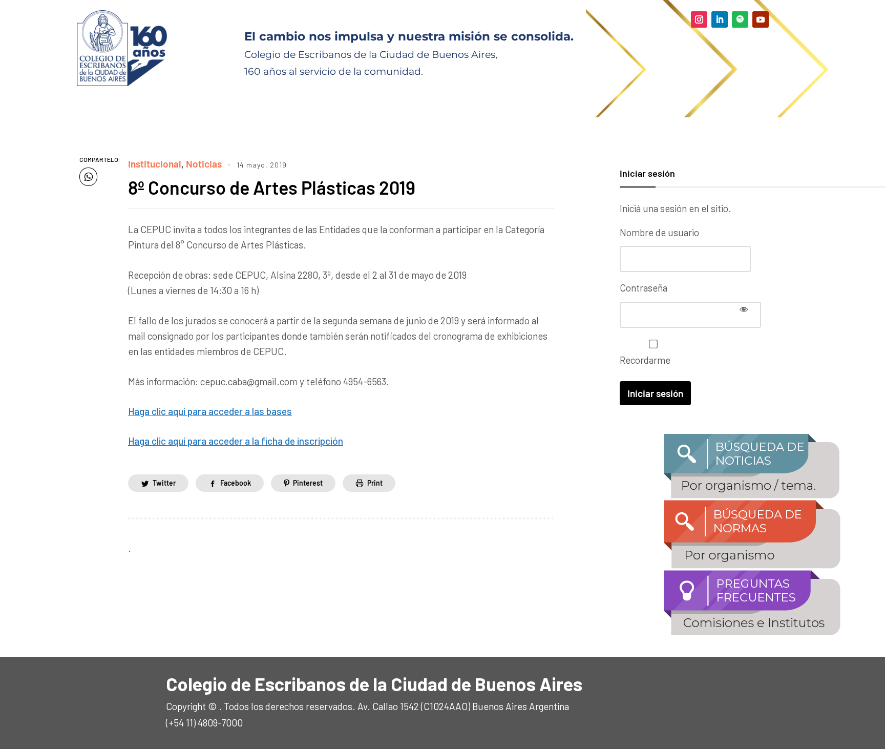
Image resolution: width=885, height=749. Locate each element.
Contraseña (643, 288)
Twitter (164, 482)
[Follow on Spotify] (740, 19)
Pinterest (308, 482)
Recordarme (645, 360)
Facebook (235, 482)
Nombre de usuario (659, 232)
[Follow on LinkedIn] (719, 19)
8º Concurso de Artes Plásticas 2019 (271, 187)
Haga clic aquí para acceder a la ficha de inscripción (235, 441)
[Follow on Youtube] (760, 19)
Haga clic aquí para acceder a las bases (210, 411)
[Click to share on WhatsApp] (88, 177)
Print (375, 482)
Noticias (204, 164)
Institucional (154, 164)
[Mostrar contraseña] (744, 309)
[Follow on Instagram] (699, 19)
